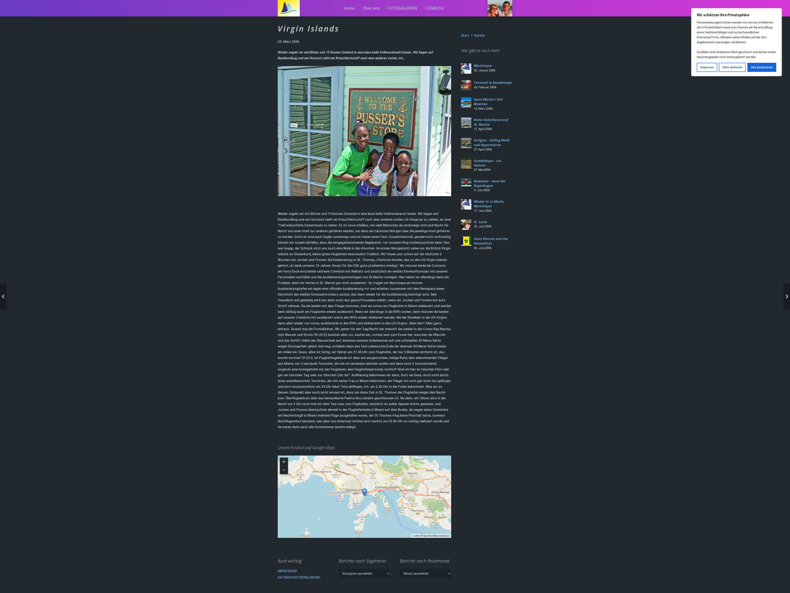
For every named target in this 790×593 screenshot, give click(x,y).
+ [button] (283, 461)
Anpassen (707, 67)
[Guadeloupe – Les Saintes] (466, 163)
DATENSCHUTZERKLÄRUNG (299, 577)
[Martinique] (466, 68)
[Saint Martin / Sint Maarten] (466, 102)
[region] (736, 42)
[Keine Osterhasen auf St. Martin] (466, 123)
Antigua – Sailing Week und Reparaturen (492, 142)
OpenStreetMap (430, 536)
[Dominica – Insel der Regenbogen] (466, 182)
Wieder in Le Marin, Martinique (489, 203)
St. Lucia (480, 222)
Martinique (483, 65)
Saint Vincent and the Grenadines (491, 241)
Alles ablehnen (732, 67)
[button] (420, 8)
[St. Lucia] (466, 225)
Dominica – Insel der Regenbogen (490, 183)
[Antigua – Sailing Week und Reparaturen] (466, 143)
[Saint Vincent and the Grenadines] (466, 241)
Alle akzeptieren (762, 67)
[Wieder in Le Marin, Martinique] (466, 204)
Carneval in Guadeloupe (493, 82)
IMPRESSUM (287, 571)
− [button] (283, 470)
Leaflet (416, 536)
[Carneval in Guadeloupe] (466, 85)
